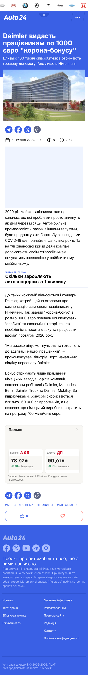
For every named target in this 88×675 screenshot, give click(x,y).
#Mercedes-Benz (19, 505)
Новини (8, 600)
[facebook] (18, 129)
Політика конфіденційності (62, 638)
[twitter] (27, 129)
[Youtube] (26, 548)
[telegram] (8, 129)
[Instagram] (46, 548)
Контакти (50, 631)
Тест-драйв (10, 608)
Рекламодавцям (55, 608)
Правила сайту (54, 615)
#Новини (45, 505)
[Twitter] (16, 548)
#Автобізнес (68, 505)
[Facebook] (6, 548)
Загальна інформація (58, 600)
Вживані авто (12, 623)
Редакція (50, 623)
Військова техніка (14, 615)
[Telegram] (36, 548)
